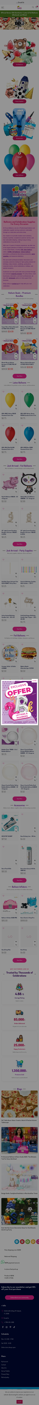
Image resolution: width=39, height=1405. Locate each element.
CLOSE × (35, 681)
